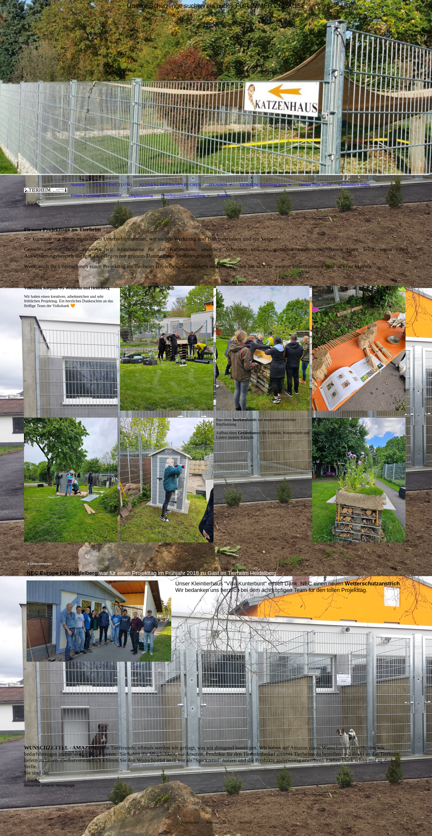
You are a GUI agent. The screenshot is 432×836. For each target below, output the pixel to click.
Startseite (78, 185)
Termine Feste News (314, 185)
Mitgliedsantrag (140, 195)
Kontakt (223, 195)
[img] (216, 87)
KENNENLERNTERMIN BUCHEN (170, 185)
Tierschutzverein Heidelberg (182, 195)
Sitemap (245, 822)
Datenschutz (222, 822)
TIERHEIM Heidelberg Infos (262, 185)
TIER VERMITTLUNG (112, 185)
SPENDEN (217, 185)
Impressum (189, 822)
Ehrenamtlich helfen (354, 185)
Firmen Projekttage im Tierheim (96, 195)
